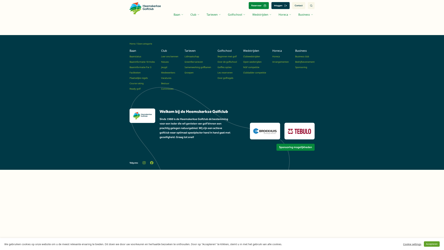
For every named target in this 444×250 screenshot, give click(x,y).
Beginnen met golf (227, 56)
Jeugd (164, 67)
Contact (299, 5)
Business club (302, 56)
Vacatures (166, 78)
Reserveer (256, 5)
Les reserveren (225, 72)
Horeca (276, 56)
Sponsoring (301, 67)
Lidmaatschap (192, 56)
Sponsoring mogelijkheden (295, 147)
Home (132, 43)
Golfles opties (224, 67)
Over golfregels (225, 78)
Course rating (137, 83)
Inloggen (278, 5)
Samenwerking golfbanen (198, 67)
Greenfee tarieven (194, 61)
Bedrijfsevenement (305, 61)
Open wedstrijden (252, 61)
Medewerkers (168, 72)
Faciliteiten (135, 72)
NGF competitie (251, 67)
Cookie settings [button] (412, 244)
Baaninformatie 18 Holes (142, 61)
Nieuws (165, 61)
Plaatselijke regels (139, 78)
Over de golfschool (227, 61)
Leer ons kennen (169, 56)
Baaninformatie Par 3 (140, 67)
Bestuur (165, 83)
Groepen (189, 72)
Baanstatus (135, 56)
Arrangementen (280, 61)
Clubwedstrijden (251, 56)
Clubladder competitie (254, 72)
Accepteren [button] (432, 243)
